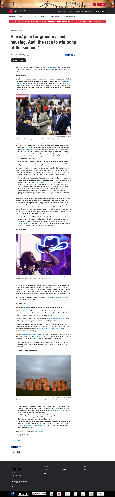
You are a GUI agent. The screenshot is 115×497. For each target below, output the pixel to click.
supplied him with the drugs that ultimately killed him (43, 207)
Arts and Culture (69, 16)
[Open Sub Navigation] (16, 16)
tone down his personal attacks (45, 182)
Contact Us (45, 466)
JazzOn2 (21, 16)
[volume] (15, 11)
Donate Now (45, 470)
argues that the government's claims (35, 425)
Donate (102, 4)
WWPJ (64, 466)
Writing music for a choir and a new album (50, 328)
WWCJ (85, 466)
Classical (12, 16)
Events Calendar (55, 16)
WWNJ (64, 470)
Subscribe (52, 67)
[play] (11, 11)
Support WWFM (32, 16)
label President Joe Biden (47, 417)
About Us (43, 16)
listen (29, 69)
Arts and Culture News (16, 30)
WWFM (13, 472)
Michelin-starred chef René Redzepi (33, 334)
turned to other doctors (25, 223)
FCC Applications (88, 470)
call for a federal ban (26, 149)
